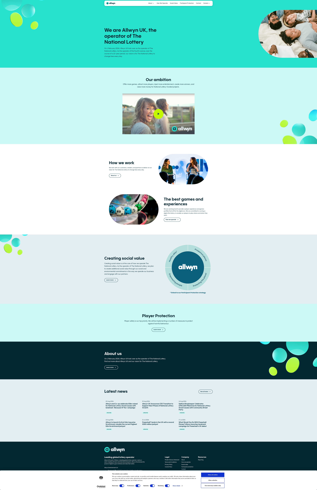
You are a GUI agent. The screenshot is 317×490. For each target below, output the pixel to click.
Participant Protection (187, 3)
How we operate (186, 462)
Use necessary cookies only (213, 485)
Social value (184, 464)
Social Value (174, 3)
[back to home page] (110, 3)
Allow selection (212, 480)
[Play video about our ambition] (158, 114)
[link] (158, 330)
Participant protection (187, 466)
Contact (198, 3)
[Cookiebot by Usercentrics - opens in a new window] (101, 487)
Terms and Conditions (171, 462)
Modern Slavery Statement (172, 459)
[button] (151, 3)
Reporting (200, 459)
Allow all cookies (213, 474)
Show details (176, 485)
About (183, 459)
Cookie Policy (168, 466)
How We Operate (162, 3)
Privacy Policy (168, 464)
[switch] (138, 485)
